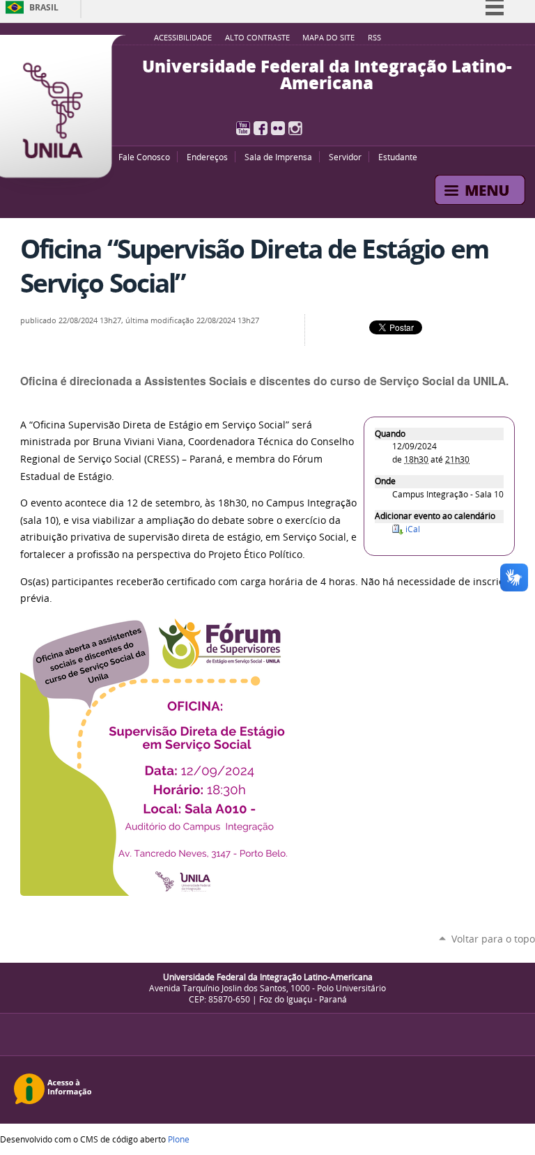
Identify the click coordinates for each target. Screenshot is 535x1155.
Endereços (207, 156)
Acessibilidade (183, 37)
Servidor (345, 156)
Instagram (295, 128)
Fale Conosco (144, 156)
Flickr (278, 128)
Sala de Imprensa (278, 156)
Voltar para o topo (493, 938)
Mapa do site (328, 37)
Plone (178, 1139)
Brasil (44, 7)
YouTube (243, 128)
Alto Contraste (257, 37)
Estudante (397, 156)
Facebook (261, 128)
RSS (374, 37)
